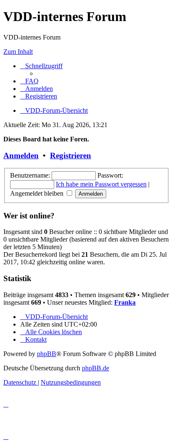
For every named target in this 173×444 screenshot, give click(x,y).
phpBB (46, 353)
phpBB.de (95, 368)
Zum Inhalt (18, 51)
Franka (125, 302)
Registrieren (70, 155)
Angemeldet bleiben (37, 193)
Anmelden (21, 155)
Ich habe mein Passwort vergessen (101, 184)
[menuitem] (29, 81)
